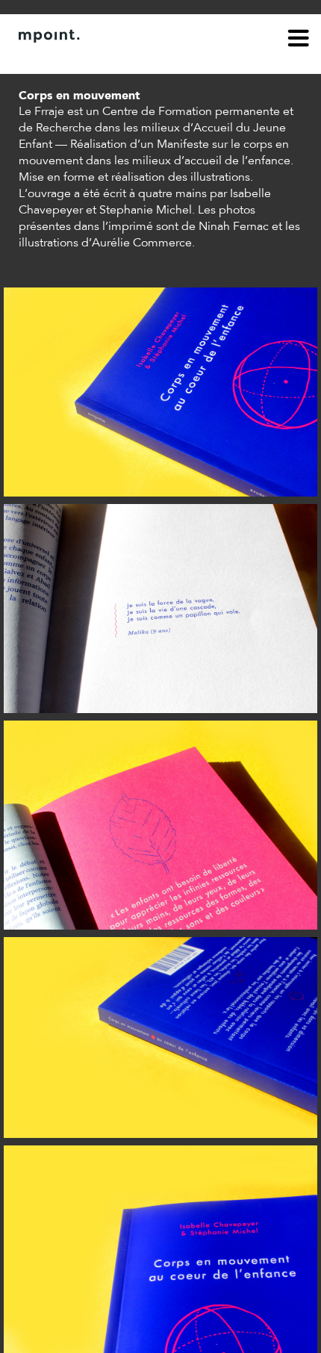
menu (298, 40)
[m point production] (153, 36)
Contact (102, 58)
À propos (42, 58)
